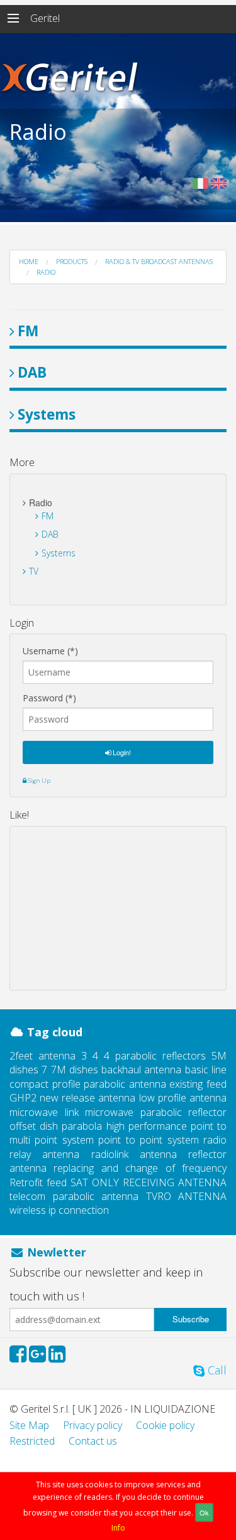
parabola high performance (124, 1126)
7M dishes (74, 1069)
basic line (206, 1069)
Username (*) (50, 651)
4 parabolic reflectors (155, 1056)
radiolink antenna (134, 1154)
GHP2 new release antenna (72, 1098)
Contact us (93, 1441)
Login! (121, 752)
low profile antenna (183, 1098)
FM (28, 331)
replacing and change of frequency (140, 1168)
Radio (46, 272)
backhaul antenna (141, 1069)
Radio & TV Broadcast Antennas (159, 261)
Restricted (32, 1441)
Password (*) (49, 698)
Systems (47, 414)
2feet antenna (42, 1056)
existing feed (198, 1084)
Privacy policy (92, 1425)
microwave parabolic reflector (156, 1112)
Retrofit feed (38, 1182)
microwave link (44, 1112)
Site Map (29, 1425)
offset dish (33, 1126)
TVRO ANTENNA (186, 1196)
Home (28, 261)
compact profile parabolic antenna (87, 1084)
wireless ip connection (59, 1210)
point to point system (148, 1140)
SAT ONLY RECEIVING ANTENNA (148, 1182)
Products (71, 261)
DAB (32, 372)
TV (33, 571)
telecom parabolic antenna (73, 1196)
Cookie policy (165, 1425)
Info (118, 1527)
